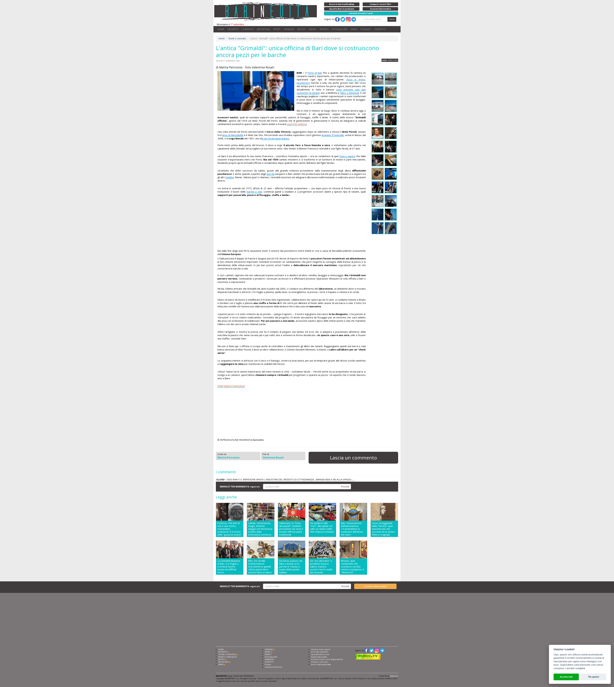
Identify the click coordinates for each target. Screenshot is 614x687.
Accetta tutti (566, 676)
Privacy (268, 664)
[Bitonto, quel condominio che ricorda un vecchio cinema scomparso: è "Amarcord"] (353, 550)
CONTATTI (380, 29)
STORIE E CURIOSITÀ (226, 654)
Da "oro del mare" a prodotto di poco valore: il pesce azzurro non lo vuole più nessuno (321, 566)
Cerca (391, 19)
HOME (220, 29)
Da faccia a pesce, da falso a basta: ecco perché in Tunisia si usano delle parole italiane (290, 566)
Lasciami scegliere (575, 668)
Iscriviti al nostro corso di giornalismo (327, 659)
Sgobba (229, 177)
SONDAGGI (269, 659)
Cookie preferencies (273, 667)
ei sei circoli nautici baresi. (275, 138)
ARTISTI (301, 29)
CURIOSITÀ (248, 29)
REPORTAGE (263, 29)
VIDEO (354, 29)
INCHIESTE (233, 29)
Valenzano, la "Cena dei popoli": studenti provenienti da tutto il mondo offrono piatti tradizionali (291, 529)
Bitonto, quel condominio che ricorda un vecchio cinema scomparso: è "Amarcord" (352, 566)
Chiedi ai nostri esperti (320, 649)
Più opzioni (593, 676)
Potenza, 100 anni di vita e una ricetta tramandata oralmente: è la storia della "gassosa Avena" (229, 529)
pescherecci (303, 82)
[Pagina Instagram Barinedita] (376, 650)
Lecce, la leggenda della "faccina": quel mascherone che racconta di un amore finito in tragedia (383, 529)
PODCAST (366, 29)
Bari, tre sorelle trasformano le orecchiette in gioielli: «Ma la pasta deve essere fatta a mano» (260, 566)
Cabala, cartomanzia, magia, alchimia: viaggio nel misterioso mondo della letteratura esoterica (260, 529)
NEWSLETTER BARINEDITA (240, 486)
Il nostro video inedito (375, 586)
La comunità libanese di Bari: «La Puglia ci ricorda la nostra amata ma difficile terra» (228, 566)
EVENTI (312, 29)
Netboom (394, 676)
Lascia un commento (353, 457)
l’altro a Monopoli (349, 92)
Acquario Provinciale (333, 135)
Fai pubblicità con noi (320, 654)
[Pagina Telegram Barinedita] (382, 650)
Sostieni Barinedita (319, 657)
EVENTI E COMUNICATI (227, 657)
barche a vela (254, 191)
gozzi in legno (355, 79)
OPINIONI (289, 29)
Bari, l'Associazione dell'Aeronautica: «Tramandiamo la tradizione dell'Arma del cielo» (352, 529)
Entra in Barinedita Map (321, 664)
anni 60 (270, 173)
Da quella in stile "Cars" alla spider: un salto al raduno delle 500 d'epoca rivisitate (322, 527)
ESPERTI (324, 29)
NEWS (220, 664)
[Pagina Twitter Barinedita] (371, 650)
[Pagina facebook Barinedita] (366, 650)
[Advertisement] (291, 223)
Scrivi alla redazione (319, 652)
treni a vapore (347, 156)
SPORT (276, 29)
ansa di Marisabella (232, 135)
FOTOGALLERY (339, 29)
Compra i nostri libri (319, 662)
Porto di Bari (314, 72)
